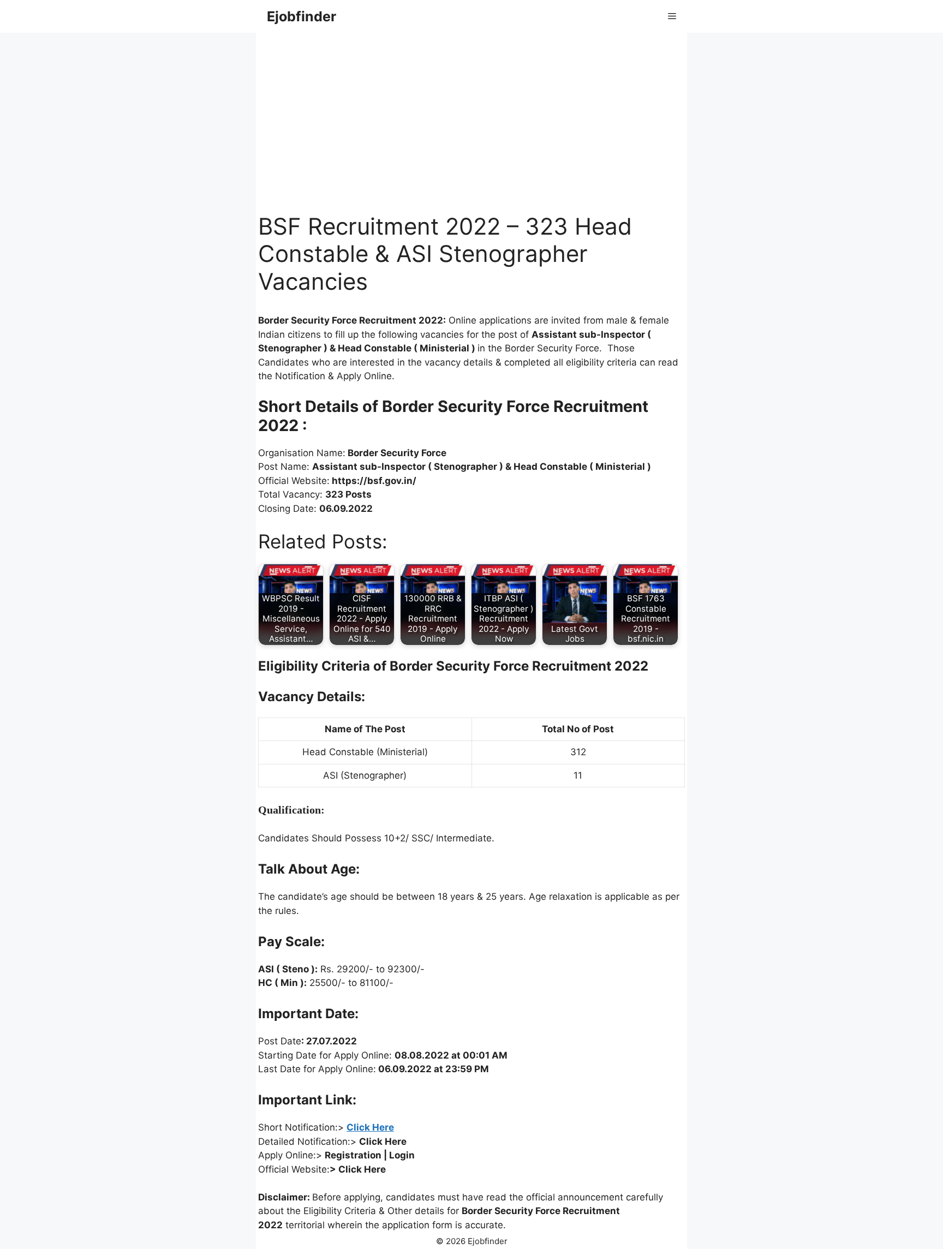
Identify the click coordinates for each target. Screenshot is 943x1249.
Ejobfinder (301, 16)
